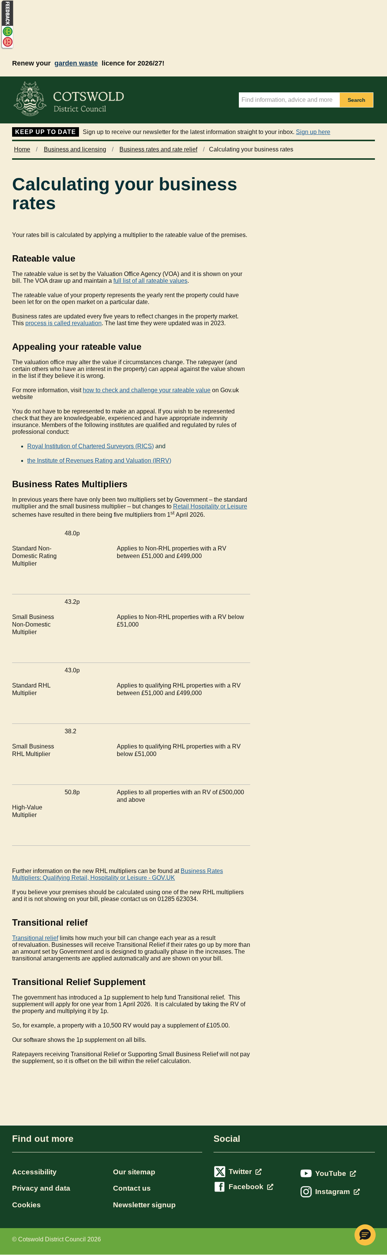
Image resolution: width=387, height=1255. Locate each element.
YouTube (331, 1173)
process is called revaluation (63, 323)
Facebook (247, 1187)
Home (22, 149)
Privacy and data (41, 1188)
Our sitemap (134, 1172)
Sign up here (313, 132)
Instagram (333, 1192)
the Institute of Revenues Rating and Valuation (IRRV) (99, 460)
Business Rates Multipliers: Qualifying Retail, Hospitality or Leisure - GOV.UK (117, 874)
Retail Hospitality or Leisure (210, 506)
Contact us (132, 1188)
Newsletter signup (144, 1205)
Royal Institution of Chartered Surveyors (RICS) (90, 446)
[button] (365, 1235)
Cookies (26, 1205)
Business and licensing (75, 149)
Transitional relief (35, 938)
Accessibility (34, 1172)
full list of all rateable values (150, 281)
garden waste (76, 63)
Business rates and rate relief (158, 149)
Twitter (241, 1171)
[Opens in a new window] (7, 48)
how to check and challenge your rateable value (147, 390)
